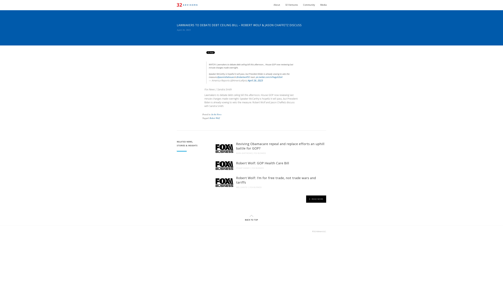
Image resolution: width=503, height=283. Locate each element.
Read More (317, 199)
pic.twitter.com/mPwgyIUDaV (269, 77)
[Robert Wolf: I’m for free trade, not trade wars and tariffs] (224, 182)
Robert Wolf (215, 118)
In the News (216, 114)
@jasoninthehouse (225, 77)
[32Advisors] (187, 4)
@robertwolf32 (243, 77)
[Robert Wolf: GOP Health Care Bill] (224, 165)
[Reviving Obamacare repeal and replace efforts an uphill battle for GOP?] (224, 148)
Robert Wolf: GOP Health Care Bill (262, 163)
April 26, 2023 (255, 80)
